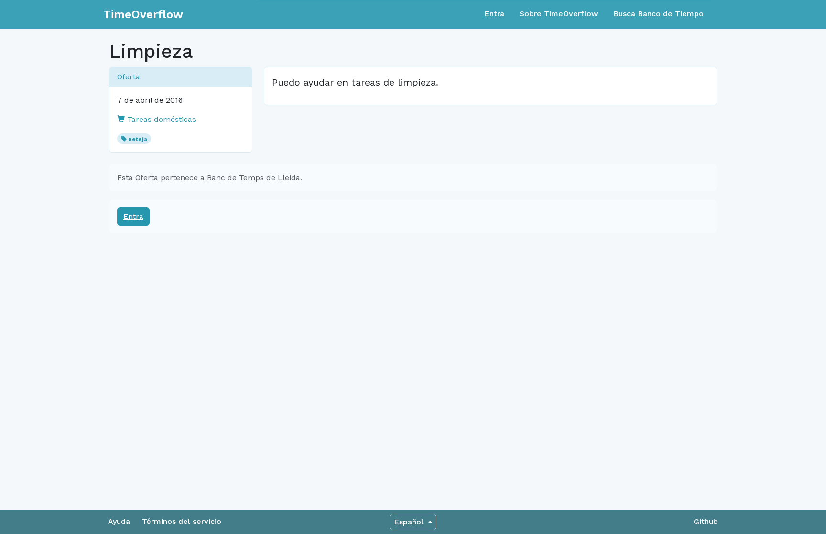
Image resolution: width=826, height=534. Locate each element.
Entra (494, 13)
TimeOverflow (143, 14)
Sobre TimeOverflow (559, 13)
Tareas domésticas (160, 119)
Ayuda (119, 521)
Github (706, 521)
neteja (137, 139)
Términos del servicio (181, 521)
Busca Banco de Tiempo (658, 13)
